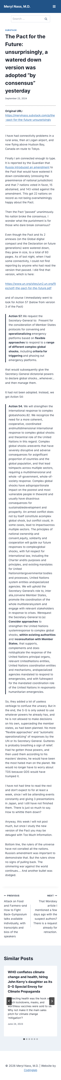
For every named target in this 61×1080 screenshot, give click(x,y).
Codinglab (30, 1070)
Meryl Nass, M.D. (17, 6)
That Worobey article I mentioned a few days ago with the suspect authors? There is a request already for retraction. (45, 914)
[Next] (51, 1001)
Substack (11, 30)
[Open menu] (54, 6)
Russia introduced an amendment (27, 167)
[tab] (24, 1039)
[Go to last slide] (9, 1001)
